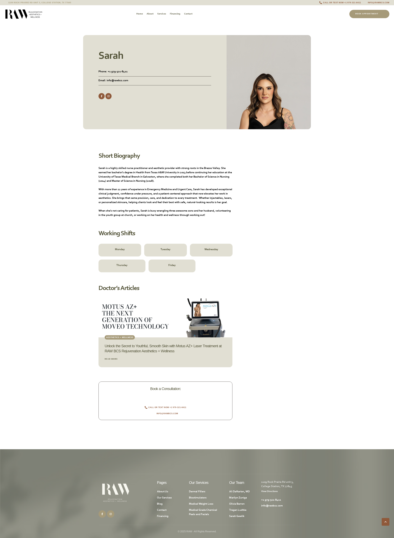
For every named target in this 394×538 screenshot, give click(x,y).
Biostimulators (198, 497)
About (150, 14)
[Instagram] (108, 96)
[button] (340, 2)
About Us (162, 491)
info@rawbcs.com (117, 80)
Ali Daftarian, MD (239, 491)
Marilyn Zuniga (238, 497)
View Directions (269, 491)
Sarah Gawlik (236, 516)
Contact (188, 14)
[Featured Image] (165, 317)
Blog (160, 504)
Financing (175, 14)
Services (161, 14)
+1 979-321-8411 (118, 71)
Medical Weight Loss (201, 504)
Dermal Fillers (197, 491)
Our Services (164, 497)
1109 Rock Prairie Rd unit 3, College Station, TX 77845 (39, 3)
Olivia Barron (237, 504)
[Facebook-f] (101, 96)
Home (139, 14)
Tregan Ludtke (237, 510)
